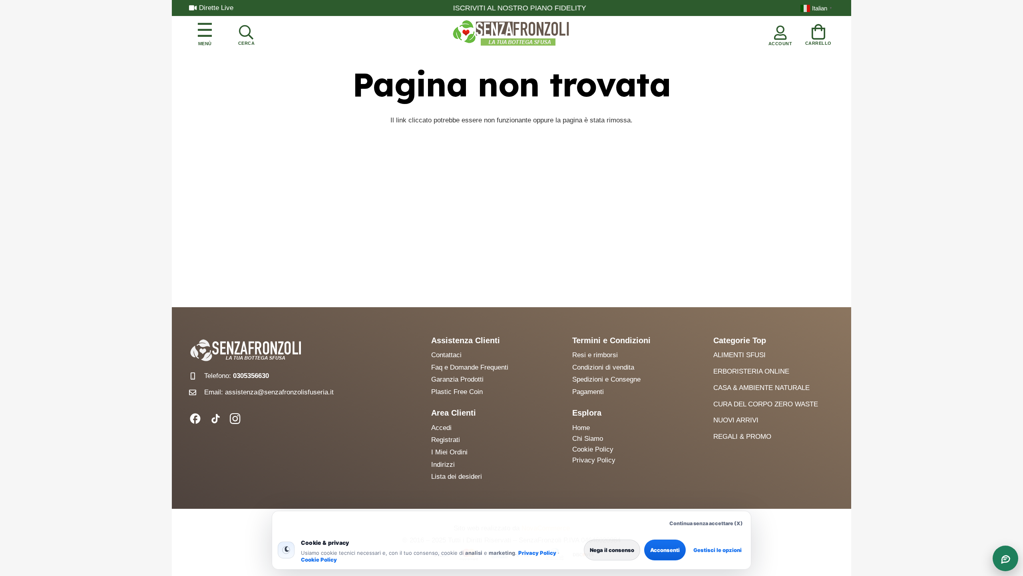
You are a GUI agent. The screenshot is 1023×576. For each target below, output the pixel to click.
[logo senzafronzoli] (511, 33)
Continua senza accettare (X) (706, 523)
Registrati (445, 440)
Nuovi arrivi (735, 420)
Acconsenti (665, 550)
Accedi (441, 428)
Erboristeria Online (751, 371)
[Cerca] (246, 33)
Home (581, 428)
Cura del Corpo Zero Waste (765, 404)
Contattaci (446, 355)
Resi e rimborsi (595, 355)
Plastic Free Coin (457, 392)
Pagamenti (588, 392)
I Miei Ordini (449, 452)
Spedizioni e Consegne (606, 379)
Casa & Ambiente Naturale (761, 388)
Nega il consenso (612, 550)
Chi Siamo (587, 438)
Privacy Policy (537, 553)
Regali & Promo (742, 436)
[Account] (780, 34)
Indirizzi (443, 464)
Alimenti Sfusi (739, 355)
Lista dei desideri (456, 476)
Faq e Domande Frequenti (469, 367)
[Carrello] (818, 33)
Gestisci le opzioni (717, 550)
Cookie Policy (319, 559)
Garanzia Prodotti (457, 379)
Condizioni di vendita (603, 367)
